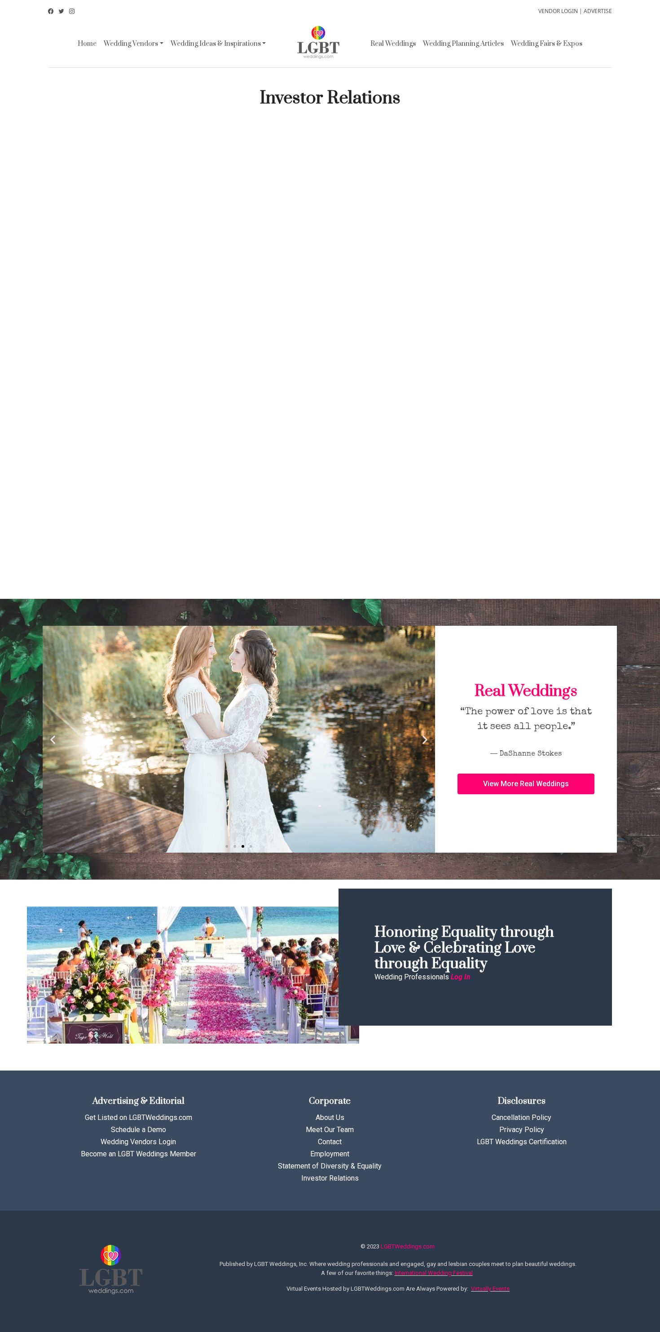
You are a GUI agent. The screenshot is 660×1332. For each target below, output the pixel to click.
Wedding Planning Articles (463, 44)
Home (87, 44)
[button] (226, 846)
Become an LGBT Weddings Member (138, 1154)
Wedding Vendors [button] (131, 44)
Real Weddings (393, 44)
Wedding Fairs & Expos (546, 44)
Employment (329, 1154)
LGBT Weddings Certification (522, 1141)
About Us (330, 1117)
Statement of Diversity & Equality (330, 1166)
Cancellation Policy (521, 1117)
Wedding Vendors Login (138, 1141)
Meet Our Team (330, 1129)
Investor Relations (330, 1178)
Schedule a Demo (138, 1129)
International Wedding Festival (434, 1273)
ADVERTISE (598, 11)
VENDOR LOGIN (558, 11)
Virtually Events (490, 1288)
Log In (461, 977)
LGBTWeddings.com (408, 1246)
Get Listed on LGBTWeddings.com (138, 1117)
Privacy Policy (521, 1129)
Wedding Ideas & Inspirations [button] (216, 44)
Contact (330, 1141)
